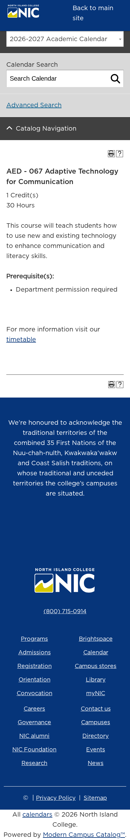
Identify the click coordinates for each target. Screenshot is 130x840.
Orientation (34, 680)
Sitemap (95, 798)
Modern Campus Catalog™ (84, 835)
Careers (34, 709)
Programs (34, 639)
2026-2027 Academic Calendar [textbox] (58, 39)
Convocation (34, 693)
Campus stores (95, 666)
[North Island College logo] (30, 12)
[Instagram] (38, 526)
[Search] (115, 78)
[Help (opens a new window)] (119, 153)
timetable (21, 340)
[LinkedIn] (91, 526)
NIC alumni (34, 736)
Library (96, 680)
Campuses (95, 723)
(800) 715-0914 (65, 612)
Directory (95, 736)
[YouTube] (74, 526)
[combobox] (65, 39)
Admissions (34, 653)
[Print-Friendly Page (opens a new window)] (111, 153)
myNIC (95, 693)
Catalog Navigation (46, 129)
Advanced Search (34, 105)
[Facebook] (56, 526)
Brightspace (96, 639)
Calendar (95, 653)
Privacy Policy (56, 798)
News (95, 763)
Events (95, 750)
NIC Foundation (34, 750)
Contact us (96, 709)
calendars (37, 815)
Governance (34, 723)
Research (34, 763)
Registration (34, 666)
